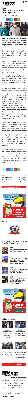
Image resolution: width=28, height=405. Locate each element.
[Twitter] (11, 19)
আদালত (3, 8)
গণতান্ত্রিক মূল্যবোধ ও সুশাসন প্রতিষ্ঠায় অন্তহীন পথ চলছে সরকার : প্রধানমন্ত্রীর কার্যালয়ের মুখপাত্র (18, 281)
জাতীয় (11, 248)
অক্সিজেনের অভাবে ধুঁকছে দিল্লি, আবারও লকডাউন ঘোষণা (7, 179)
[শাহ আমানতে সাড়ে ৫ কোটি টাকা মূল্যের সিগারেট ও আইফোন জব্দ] (15, 230)
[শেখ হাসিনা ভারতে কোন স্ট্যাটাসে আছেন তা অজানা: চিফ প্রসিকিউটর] (7, 324)
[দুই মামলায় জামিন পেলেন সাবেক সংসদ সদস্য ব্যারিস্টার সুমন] (7, 345)
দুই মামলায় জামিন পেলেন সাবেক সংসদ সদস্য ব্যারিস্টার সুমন (7, 354)
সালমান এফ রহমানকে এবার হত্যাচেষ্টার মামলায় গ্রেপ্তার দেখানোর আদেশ (20, 355)
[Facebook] (8, 19)
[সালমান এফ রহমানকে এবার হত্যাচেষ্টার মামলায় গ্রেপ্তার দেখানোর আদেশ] (21, 345)
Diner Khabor (7, 15)
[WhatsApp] (18, 19)
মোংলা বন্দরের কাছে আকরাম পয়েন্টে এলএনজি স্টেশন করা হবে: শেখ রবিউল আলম (18, 271)
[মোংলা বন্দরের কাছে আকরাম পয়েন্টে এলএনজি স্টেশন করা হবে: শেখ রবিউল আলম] (5, 270)
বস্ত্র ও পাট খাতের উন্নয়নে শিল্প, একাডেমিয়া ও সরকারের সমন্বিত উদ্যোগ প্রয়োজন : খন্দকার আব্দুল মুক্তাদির (19, 261)
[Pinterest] (15, 19)
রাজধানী (4, 239)
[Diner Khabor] (3, 15)
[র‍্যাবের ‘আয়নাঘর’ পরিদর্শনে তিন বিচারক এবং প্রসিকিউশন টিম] (21, 324)
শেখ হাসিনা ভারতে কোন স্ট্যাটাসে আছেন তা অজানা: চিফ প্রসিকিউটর (7, 334)
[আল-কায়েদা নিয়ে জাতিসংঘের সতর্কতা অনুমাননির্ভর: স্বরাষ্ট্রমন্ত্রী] (5, 250)
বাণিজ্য (11, 257)
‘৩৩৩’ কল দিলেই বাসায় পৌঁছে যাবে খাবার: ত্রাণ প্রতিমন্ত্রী (21, 179)
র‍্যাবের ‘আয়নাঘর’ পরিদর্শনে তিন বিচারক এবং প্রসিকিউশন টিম (20, 334)
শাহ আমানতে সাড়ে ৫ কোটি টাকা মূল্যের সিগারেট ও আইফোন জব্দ (14, 242)
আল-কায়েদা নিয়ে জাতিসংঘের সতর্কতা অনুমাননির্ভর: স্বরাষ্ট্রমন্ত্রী (19, 251)
